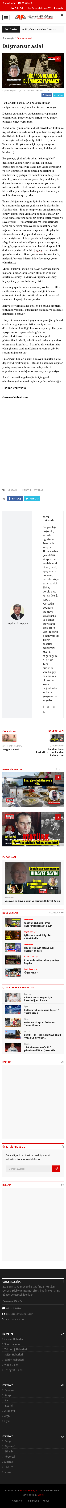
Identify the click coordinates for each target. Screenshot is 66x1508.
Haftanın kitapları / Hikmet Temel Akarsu (39, 1024)
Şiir (6, 1400)
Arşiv (7, 1416)
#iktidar (25, 490)
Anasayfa (9, 38)
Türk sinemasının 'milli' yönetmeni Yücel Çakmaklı (27, 29)
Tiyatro (8, 1467)
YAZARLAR (55, 912)
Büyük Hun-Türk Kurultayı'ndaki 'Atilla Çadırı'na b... (42, 1036)
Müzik (7, 1472)
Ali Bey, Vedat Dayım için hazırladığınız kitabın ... (38, 999)
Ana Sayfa (10, 3)
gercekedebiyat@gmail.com (19, 1313)
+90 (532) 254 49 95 (15, 1319)
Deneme (9, 1390)
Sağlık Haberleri (13, 1354)
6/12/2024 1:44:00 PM (12, 745)
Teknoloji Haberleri (15, 1349)
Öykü (7, 1421)
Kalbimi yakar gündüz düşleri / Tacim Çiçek (41, 1011)
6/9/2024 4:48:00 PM (57, 746)
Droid (41, 1494)
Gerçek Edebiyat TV (41, 8)
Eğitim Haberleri (14, 1359)
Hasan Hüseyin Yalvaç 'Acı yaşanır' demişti (39, 949)
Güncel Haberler (13, 1339)
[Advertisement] (33, 445)
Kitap (7, 1395)
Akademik (10, 1411)
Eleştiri (8, 1405)
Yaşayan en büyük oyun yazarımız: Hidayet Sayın (32, 900)
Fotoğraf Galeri (13, 1370)
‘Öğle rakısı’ (11, 803)
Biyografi (9, 1446)
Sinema (8, 1462)
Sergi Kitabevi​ (10, 749)
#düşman (12, 490)
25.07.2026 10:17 (10, 836)
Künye (46, 1500)
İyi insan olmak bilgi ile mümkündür (37, 937)
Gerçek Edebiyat (28, 1490)
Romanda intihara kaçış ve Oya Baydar (41, 962)
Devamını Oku (11, 1301)
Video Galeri (11, 1365)
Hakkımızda (32, 1500)
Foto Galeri (20, 8)
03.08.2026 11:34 (10, 800)
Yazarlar (60, 8)
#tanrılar (38, 490)
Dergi (7, 1441)
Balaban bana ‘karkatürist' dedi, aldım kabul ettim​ (49, 752)
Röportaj (9, 1456)
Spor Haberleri (12, 1344)
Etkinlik (8, 1451)
